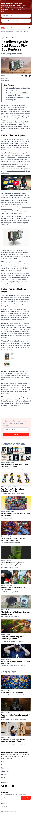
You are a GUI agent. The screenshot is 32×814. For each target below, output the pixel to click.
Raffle (3, 777)
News (3, 32)
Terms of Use (4, 806)
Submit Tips (18, 32)
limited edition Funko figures (19, 403)
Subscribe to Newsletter (16, 21)
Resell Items (9, 32)
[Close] (29, 3)
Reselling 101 (6, 690)
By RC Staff (4, 78)
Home (3, 762)
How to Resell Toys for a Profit (12, 692)
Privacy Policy (4, 803)
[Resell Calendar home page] (3, 28)
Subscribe (16, 434)
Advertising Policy (5, 809)
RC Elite (26, 32)
